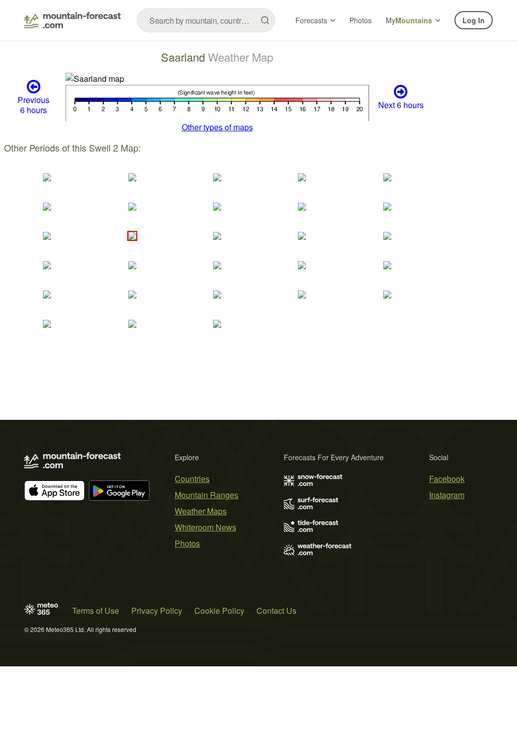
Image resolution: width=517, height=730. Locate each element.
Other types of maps (217, 127)
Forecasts (311, 20)
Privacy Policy (156, 610)
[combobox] (206, 20)
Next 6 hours (401, 105)
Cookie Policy (219, 610)
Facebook (446, 478)
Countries (192, 478)
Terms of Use (95, 610)
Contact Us (276, 610)
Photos (360, 20)
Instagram (446, 495)
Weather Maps (201, 511)
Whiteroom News (205, 527)
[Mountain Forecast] (72, 20)
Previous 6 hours (33, 104)
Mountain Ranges (206, 495)
